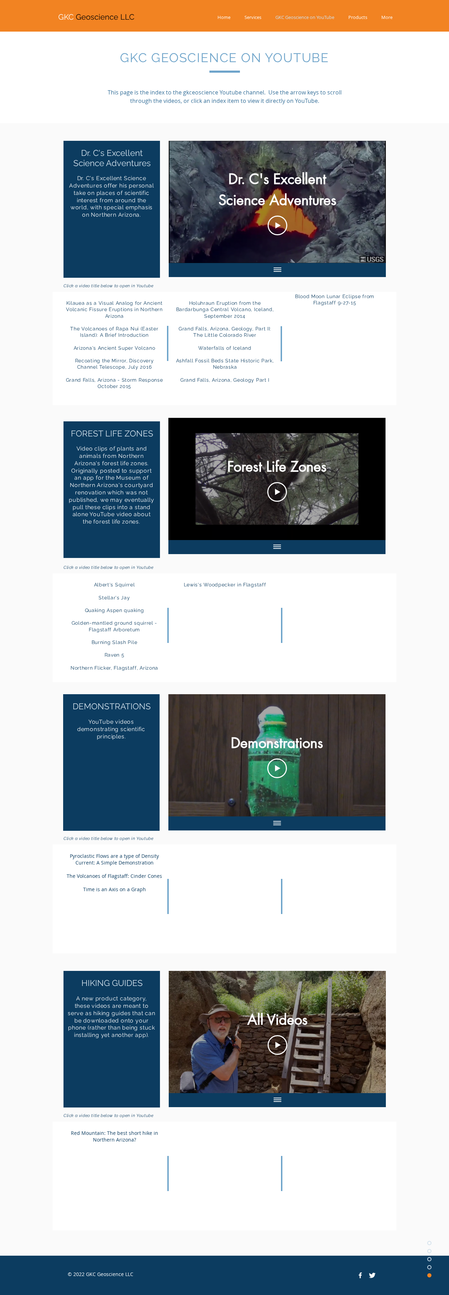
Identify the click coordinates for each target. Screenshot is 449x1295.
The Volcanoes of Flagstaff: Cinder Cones (114, 876)
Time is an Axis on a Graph (114, 889)
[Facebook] (360, 1275)
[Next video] (371, 202)
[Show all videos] (277, 270)
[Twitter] (372, 1275)
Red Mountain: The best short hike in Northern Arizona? (114, 1136)
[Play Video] (277, 225)
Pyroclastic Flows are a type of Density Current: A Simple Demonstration (114, 859)
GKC (96, 16)
